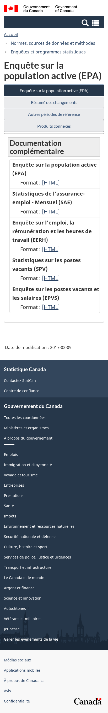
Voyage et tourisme (21, 474)
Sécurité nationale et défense (30, 536)
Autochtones (15, 608)
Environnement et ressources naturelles (39, 526)
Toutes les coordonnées (25, 417)
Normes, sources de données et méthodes (53, 43)
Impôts (10, 515)
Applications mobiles (22, 670)
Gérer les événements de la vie (31, 639)
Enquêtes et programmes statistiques (48, 52)
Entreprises (14, 485)
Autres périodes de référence (54, 114)
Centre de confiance (21, 390)
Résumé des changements (54, 102)
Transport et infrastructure (27, 567)
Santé (9, 505)
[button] (54, 22)
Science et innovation (22, 598)
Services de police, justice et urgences (37, 557)
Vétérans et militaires (22, 618)
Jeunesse (12, 628)
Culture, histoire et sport (25, 546)
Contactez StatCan (20, 380)
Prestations (14, 495)
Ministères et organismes (26, 427)
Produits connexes (54, 125)
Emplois (11, 454)
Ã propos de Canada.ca (24, 680)
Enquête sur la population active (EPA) (54, 90)
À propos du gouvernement (28, 438)
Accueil (11, 34)
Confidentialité (17, 701)
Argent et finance (19, 587)
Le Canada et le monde (24, 577)
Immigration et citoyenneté (28, 464)
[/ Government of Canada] (40, 9)
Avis (7, 690)
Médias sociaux (17, 659)
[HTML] (51, 182)
